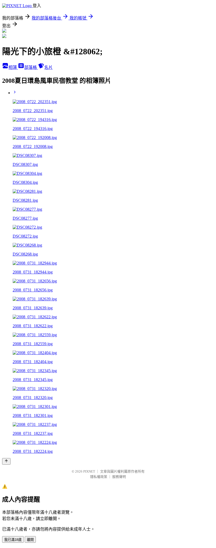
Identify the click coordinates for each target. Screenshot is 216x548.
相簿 (13, 67)
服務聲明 (119, 477)
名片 (48, 67)
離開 (30, 540)
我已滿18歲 (13, 540)
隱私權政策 (98, 477)
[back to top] (6, 461)
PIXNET (89, 471)
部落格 (31, 67)
